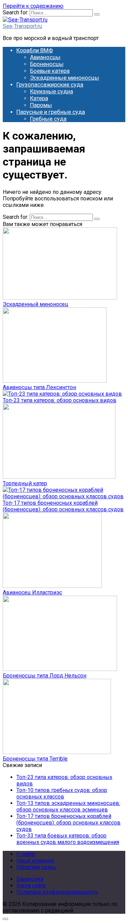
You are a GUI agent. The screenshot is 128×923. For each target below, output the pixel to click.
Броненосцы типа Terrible (35, 758)
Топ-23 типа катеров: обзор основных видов (59, 400)
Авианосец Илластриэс (32, 592)
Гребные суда (48, 118)
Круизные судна (51, 91)
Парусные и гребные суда (50, 111)
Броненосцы (46, 64)
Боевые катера (50, 70)
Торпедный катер (25, 483)
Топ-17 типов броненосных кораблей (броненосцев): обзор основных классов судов (63, 506)
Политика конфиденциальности (57, 892)
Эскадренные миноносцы (64, 77)
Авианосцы (45, 57)
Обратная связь (36, 867)
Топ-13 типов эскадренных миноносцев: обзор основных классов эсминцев (68, 806)
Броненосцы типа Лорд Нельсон (44, 675)
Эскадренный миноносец (35, 304)
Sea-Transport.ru (22, 26)
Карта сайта (31, 885)
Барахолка (29, 879)
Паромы (41, 105)
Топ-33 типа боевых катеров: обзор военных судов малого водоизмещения (67, 838)
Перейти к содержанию (33, 6)
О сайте (25, 854)
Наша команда (35, 860)
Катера (39, 98)
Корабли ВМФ (34, 50)
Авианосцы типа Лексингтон (39, 387)
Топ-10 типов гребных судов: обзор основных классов (61, 793)
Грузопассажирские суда (49, 84)
